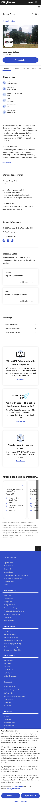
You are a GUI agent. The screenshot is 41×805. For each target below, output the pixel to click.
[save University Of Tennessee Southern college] (22, 484)
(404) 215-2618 (11, 232)
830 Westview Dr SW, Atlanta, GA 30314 (19, 228)
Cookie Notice (19, 786)
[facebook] (8, 240)
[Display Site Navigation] (39, 7)
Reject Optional (30, 796)
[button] (4, 499)
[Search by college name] (32, 14)
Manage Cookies (21, 801)
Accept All (10, 796)
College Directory (9, 21)
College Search (9, 14)
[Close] (38, 731)
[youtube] (12, 240)
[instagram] (4, 240)
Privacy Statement (13, 789)
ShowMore (7, 162)
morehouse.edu (11, 236)
